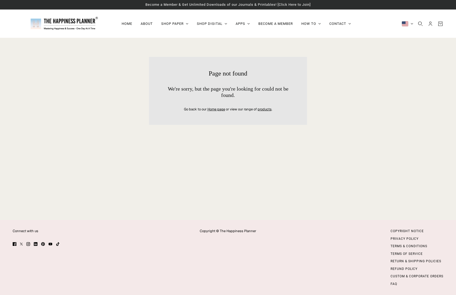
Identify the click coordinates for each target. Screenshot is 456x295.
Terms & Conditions (409, 246)
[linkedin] (36, 244)
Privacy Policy (405, 239)
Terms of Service (407, 254)
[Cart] (440, 23)
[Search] (420, 23)
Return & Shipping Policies (416, 261)
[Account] (430, 23)
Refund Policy (404, 269)
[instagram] (28, 244)
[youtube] (50, 244)
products (265, 109)
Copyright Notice (407, 231)
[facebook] (14, 244)
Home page (216, 109)
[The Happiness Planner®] (63, 24)
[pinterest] (43, 244)
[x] (21, 244)
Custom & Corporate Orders (417, 276)
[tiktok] (58, 244)
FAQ (394, 284)
